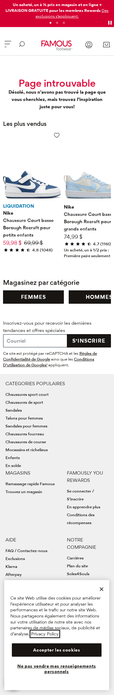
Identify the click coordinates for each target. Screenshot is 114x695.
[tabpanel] (57, 9)
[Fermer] (101, 589)
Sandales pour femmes (26, 426)
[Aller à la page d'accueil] (56, 45)
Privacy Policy (45, 634)
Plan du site (77, 565)
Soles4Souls (78, 573)
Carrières (75, 557)
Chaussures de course (25, 441)
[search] (22, 47)
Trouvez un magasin (23, 491)
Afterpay (13, 574)
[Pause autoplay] (109, 23)
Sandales (13, 410)
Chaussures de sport (24, 402)
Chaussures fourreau (24, 433)
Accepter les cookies (56, 650)
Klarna (11, 566)
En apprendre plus (83, 506)
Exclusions (15, 558)
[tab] (50, 23)
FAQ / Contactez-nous (26, 550)
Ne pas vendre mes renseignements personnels (56, 668)
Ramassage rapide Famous (30, 483)
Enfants (12, 457)
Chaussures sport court (27, 394)
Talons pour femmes (24, 418)
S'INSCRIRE (88, 340)
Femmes (33, 297)
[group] (33, 297)
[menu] (8, 47)
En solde (13, 465)
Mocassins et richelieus (26, 449)
